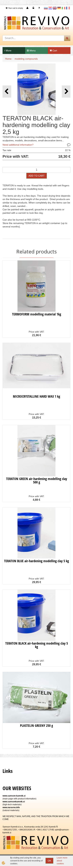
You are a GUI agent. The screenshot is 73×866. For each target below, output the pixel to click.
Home (8, 58)
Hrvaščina (50, 8)
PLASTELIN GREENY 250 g (36, 725)
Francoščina (68, 8)
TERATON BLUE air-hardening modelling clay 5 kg (36, 561)
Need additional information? (18, 144)
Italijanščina (63, 8)
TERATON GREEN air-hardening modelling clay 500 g (36, 480)
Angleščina (55, 8)
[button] (66, 91)
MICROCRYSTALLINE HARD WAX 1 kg (36, 396)
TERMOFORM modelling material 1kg (36, 314)
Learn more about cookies (62, 861)
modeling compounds (26, 58)
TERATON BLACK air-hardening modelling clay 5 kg (36, 645)
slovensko (46, 8)
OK (49, 860)
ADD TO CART (37, 175)
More (8, 50)
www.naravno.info (11, 807)
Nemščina (59, 8)
